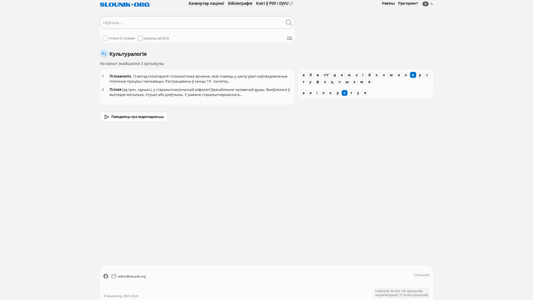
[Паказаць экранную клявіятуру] (289, 38)
